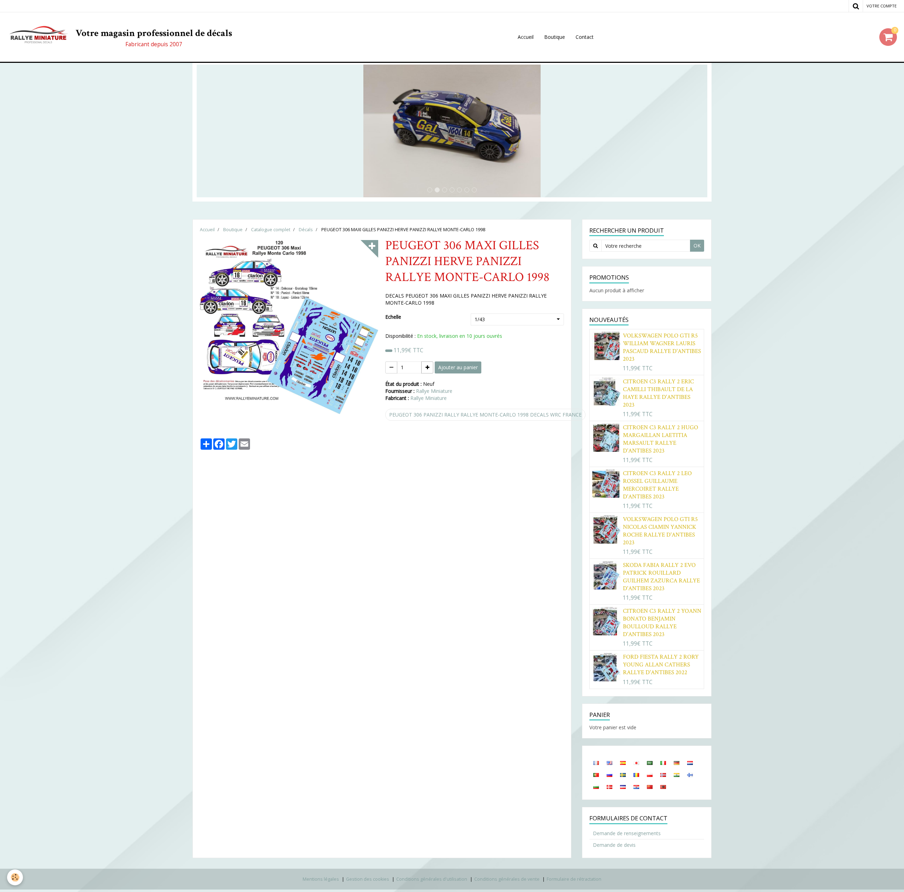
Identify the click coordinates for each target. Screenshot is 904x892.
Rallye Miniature (434, 391)
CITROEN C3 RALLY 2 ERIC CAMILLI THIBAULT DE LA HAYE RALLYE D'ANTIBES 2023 (658, 393)
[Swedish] (623, 774)
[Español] (623, 762)
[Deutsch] (676, 762)
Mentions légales (321, 879)
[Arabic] (649, 762)
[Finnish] (690, 774)
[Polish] (649, 774)
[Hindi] (676, 774)
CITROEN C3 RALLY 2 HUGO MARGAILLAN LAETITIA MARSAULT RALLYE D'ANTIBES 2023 (660, 439)
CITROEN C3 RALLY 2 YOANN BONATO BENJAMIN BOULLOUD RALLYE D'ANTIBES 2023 (662, 622)
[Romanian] (636, 774)
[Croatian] (636, 786)
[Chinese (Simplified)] (649, 786)
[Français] (596, 762)
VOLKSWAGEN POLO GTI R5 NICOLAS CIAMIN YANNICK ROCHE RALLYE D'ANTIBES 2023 (660, 530)
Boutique (554, 37)
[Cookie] (15, 877)
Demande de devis (614, 845)
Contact (585, 37)
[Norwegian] (663, 774)
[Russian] (609, 774)
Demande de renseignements (627, 833)
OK (697, 245)
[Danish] (609, 786)
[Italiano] (663, 762)
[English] (609, 762)
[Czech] (623, 786)
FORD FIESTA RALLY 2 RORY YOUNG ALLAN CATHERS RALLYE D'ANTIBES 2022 (661, 664)
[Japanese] (636, 762)
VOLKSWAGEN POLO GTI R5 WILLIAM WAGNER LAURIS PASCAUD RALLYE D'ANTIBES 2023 (662, 347)
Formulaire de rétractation (574, 879)
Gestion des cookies (367, 879)
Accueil (526, 37)
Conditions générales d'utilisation (431, 879)
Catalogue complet (270, 230)
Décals (306, 230)
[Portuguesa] (596, 774)
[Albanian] (663, 786)
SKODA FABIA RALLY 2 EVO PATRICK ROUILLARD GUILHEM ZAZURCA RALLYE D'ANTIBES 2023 (661, 576)
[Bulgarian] (596, 786)
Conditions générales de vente (507, 879)
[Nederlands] (690, 762)
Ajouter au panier (458, 367)
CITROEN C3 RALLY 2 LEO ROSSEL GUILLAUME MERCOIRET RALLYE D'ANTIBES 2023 (657, 485)
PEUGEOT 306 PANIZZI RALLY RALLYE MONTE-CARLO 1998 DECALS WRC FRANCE (485, 414)
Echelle (393, 316)
